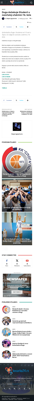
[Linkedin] (14, 389)
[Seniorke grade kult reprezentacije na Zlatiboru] (17, 195)
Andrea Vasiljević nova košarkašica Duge (20, 344)
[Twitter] (29, 389)
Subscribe (27, 259)
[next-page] (6, 249)
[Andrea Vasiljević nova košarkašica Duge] (6, 343)
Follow (17, 259)
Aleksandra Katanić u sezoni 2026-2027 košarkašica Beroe (22, 355)
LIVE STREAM (6, 76)
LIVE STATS (5, 74)
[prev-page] (3, 249)
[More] (28, 27)
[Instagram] (9, 389)
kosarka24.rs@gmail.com (19, 384)
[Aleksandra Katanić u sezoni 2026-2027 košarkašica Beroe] (6, 354)
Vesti (3, 9)
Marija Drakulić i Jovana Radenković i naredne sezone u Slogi (17, 175)
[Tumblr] (24, 389)
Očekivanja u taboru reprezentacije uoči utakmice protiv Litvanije (8, 113)
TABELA (4, 88)
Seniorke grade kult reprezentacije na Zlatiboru (17, 208)
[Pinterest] (19, 389)
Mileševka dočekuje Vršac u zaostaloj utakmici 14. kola (26, 113)
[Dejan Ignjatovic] (3, 18)
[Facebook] (4, 389)
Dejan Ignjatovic (12, 18)
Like (7, 259)
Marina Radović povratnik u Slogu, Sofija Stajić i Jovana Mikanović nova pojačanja (17, 241)
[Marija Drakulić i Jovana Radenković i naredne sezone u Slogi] (17, 161)
